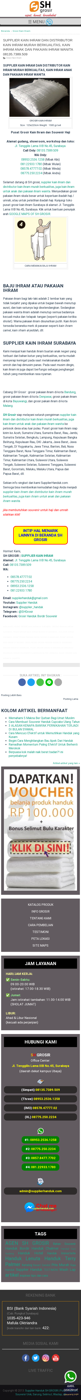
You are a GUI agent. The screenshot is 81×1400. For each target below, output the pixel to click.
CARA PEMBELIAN (40, 925)
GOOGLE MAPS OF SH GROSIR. (29, 214)
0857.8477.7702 (43, 1158)
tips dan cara (39, 1275)
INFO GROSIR (40, 911)
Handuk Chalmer (45, 1248)
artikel (12, 1275)
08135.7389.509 (47, 150)
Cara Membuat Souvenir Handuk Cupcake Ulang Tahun (44, 722)
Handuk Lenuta (22, 1258)
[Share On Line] (49, 682)
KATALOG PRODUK (40, 905)
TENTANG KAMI (40, 918)
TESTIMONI (40, 932)
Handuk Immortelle (61, 1253)
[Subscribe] (55, 1360)
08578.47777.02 (31, 168)
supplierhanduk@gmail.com (30, 598)
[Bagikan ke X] (31, 682)
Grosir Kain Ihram (13, 58)
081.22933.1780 (31, 164)
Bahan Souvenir (64, 1244)
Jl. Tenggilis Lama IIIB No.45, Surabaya (40, 146)
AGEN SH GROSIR (27, 1243)
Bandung (70, 392)
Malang (8, 406)
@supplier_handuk (31, 607)
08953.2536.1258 (32, 159)
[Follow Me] (35, 1360)
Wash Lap (67, 1269)
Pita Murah (60, 1265)
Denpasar (45, 396)
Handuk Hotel (30, 1253)
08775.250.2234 (31, 173)
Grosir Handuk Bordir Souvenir (37, 616)
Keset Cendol (41, 1265)
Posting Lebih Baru (11, 695)
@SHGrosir (26, 611)
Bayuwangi (20, 401)
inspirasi (25, 1275)
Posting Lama (70, 699)
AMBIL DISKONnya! (71, 1390)
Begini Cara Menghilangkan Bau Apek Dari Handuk (41, 741)
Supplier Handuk (26, 602)
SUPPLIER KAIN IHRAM (37, 556)
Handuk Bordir (17, 1248)
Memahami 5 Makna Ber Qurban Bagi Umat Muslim (42, 718)
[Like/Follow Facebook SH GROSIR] (25, 1360)
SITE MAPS (40, 945)
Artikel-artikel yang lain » (66, 763)
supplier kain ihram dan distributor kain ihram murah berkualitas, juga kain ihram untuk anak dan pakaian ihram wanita (38, 186)
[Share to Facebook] (22, 682)
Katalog (27, 1265)
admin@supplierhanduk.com (40, 1191)
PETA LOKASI (40, 939)
